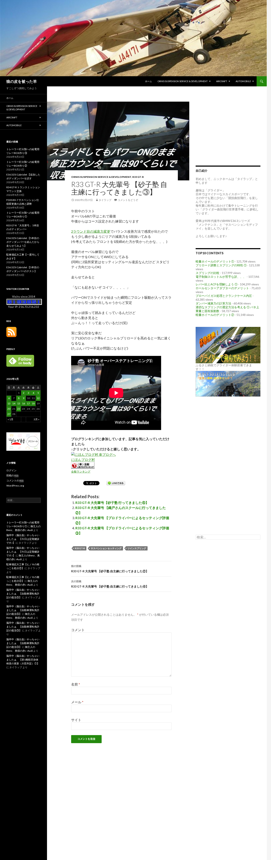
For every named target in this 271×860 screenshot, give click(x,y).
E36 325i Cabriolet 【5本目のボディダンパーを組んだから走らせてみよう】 (22, 241)
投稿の (12, 475)
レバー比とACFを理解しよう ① (217, 284)
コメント (78, 630)
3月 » (36, 419)
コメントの (15, 480)
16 (23, 403)
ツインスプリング (136, 548)
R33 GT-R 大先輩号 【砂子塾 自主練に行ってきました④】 (110, 584)
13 (8, 403)
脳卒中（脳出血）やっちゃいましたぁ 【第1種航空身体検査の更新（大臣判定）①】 (22, 659)
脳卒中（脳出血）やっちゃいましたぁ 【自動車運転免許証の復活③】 (22, 626)
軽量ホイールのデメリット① (215, 261)
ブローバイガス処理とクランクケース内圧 (224, 295)
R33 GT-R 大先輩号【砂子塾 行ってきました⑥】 (112, 503)
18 (33, 403)
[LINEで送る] (115, 483)
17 (28, 403)
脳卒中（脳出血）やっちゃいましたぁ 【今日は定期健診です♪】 (22, 539)
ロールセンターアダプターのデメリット (222, 288)
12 (38, 398)
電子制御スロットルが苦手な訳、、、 (221, 276)
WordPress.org (15, 485)
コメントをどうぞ (128, 200)
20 (8, 408)
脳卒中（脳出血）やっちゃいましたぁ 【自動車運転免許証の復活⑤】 (22, 593)
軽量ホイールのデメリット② (215, 315)
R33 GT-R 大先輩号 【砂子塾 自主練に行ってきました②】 (110, 568)
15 (18, 403)
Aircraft (221, 81)
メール (77, 702)
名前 (75, 684)
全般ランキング (80, 471)
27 (8, 414)
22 (18, 408)
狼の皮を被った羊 (21, 81)
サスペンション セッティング (106, 548)
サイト (76, 720)
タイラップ (105, 200)
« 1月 (10, 419)
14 (13, 403)
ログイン (11, 470)
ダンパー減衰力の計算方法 (213, 303)
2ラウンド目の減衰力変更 (90, 231)
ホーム (148, 81)
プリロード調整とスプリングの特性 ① (221, 265)
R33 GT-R (138, 176)
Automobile (243, 81)
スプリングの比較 (207, 273)
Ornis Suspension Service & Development (183, 81)
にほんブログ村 (83, 460)
